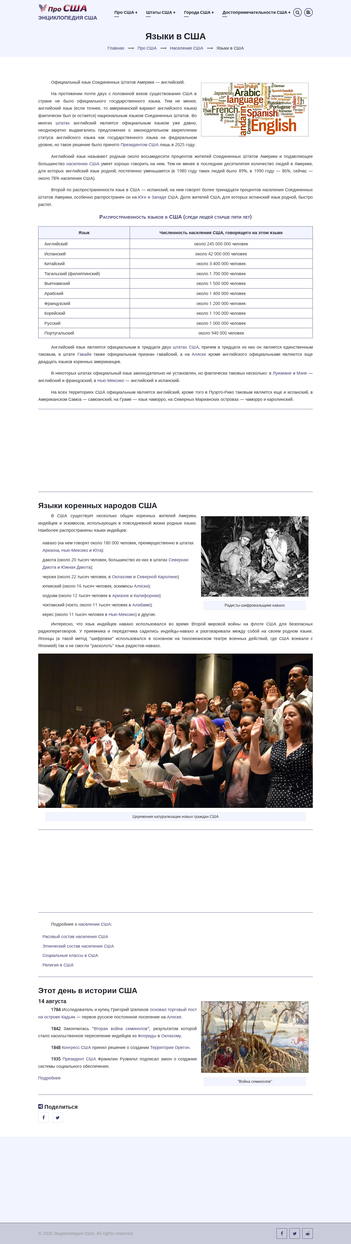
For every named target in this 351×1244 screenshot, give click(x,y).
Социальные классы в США (70, 955)
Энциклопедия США (67, 18)
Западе (159, 197)
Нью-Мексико (110, 380)
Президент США (79, 1059)
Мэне (302, 373)
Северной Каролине (157, 576)
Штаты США (161, 12)
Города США (199, 12)
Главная (115, 48)
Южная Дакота (75, 567)
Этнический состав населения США (78, 946)
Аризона (51, 550)
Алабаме (141, 605)
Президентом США (140, 144)
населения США (82, 163)
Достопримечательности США (257, 12)
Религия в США (58, 965)
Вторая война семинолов (121, 1028)
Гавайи (84, 354)
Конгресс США (76, 1047)
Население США (186, 48)
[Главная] (63, 8)
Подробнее (49, 1078)
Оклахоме (122, 576)
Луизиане (282, 373)
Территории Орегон (169, 1047)
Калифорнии (146, 595)
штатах (63, 123)
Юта (97, 550)
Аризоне (120, 595)
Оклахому (171, 1035)
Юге (142, 197)
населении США (94, 924)
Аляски (141, 586)
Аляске (199, 354)
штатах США (186, 347)
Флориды (147, 1035)
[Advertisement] (175, 450)
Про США (126, 12)
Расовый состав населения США (75, 936)
